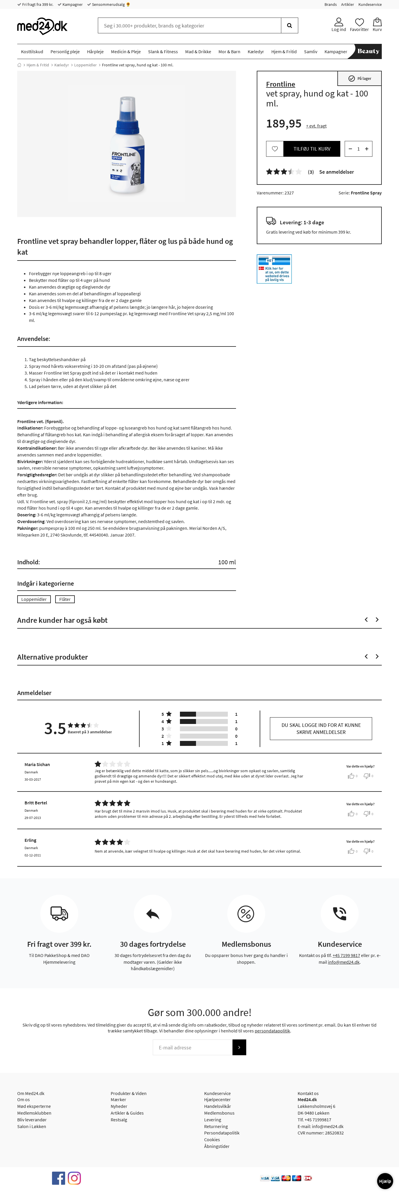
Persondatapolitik (222, 1133)
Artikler (347, 4)
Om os (23, 1099)
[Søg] (289, 25)
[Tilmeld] (239, 1047)
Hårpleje (95, 51)
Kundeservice (370, 4)
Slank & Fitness (163, 51)
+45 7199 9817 (346, 955)
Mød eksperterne (34, 1106)
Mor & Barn (229, 51)
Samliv (310, 51)
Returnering (216, 1126)
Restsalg (119, 1119)
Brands (331, 4)
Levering (212, 1119)
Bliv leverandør (32, 1119)
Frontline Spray (366, 193)
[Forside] (19, 65)
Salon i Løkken (31, 1126)
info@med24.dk (344, 962)
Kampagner (72, 4)
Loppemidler (85, 65)
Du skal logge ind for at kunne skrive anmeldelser (321, 728)
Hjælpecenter (217, 1099)
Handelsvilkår (217, 1106)
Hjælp (385, 1181)
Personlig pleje (65, 51)
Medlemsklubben (34, 1113)
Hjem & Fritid (284, 51)
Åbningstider (217, 1146)
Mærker (118, 1099)
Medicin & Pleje (126, 51)
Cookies (212, 1139)
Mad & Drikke (198, 51)
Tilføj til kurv (312, 148)
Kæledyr (256, 51)
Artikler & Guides (127, 1113)
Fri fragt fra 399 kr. (37, 4)
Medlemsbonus (219, 1113)
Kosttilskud (32, 51)
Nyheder (119, 1106)
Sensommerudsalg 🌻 (111, 4)
